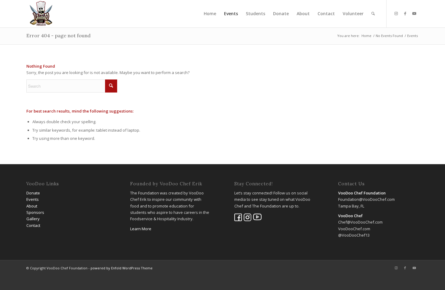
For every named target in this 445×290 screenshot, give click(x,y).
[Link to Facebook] (405, 13)
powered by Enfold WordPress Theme (122, 268)
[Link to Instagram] (395, 13)
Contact (33, 225)
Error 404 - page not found (58, 35)
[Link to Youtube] (414, 13)
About (31, 206)
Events (32, 199)
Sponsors (35, 212)
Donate (33, 193)
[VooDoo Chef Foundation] (41, 13)
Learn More (140, 228)
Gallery (33, 218)
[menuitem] (210, 13)
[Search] (373, 13)
